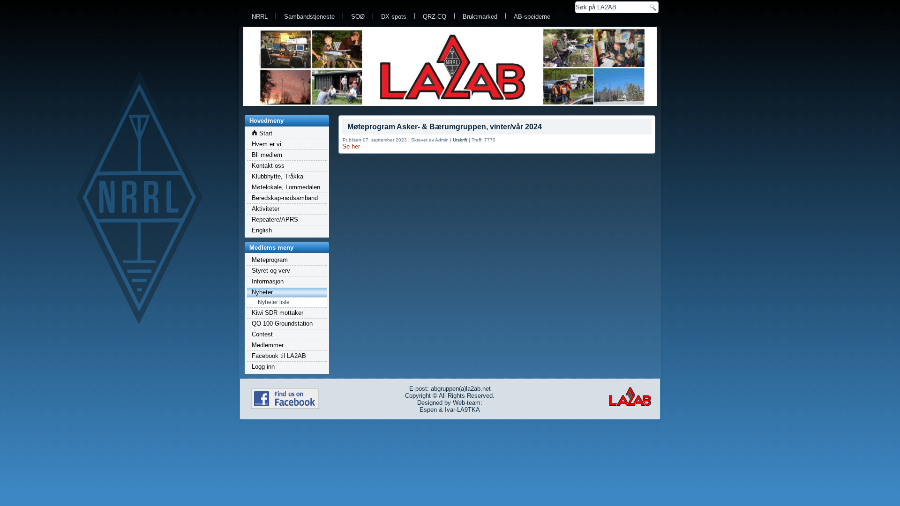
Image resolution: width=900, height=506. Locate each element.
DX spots (393, 16)
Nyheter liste (274, 302)
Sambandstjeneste (309, 16)
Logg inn (263, 366)
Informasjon (268, 281)
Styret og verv (271, 270)
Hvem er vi (266, 144)
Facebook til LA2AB (279, 355)
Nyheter (262, 292)
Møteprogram (270, 259)
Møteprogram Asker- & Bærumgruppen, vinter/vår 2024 (444, 127)
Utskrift (460, 139)
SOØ (358, 16)
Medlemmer (268, 345)
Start (264, 133)
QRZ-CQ (434, 16)
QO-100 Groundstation (282, 323)
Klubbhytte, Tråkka (277, 176)
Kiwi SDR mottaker (277, 312)
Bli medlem (267, 154)
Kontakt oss (268, 165)
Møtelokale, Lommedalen (286, 187)
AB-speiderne (532, 16)
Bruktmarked (480, 16)
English (262, 230)
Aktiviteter (265, 208)
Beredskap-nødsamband (285, 197)
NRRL (260, 16)
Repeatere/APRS (275, 219)
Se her (351, 146)
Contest (262, 334)
